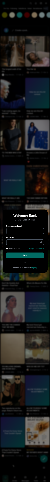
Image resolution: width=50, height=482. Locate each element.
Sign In (25, 255)
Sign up (34, 268)
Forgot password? (36, 248)
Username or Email (14, 226)
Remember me (14, 248)
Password (10, 237)
